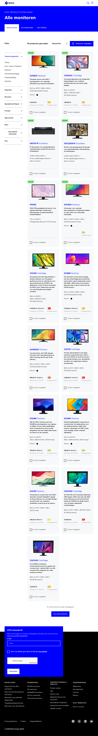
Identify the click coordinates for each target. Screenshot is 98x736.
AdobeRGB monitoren (35, 692)
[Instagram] (79, 721)
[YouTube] (91, 721)
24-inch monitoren (33, 695)
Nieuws (75, 695)
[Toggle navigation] (92, 3)
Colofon (23, 721)
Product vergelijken (39, 112)
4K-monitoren (32, 689)
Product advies (55, 688)
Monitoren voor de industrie (14, 706)
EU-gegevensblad (52, 105)
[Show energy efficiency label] (52, 102)
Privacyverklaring (11, 721)
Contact (76, 692)
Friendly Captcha (33, 662)
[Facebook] (73, 721)
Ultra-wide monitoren (34, 698)
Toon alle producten (60, 614)
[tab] (12, 28)
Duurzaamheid (78, 689)
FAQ (51, 691)
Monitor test (54, 694)
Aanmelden (13, 671)
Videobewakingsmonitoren (14, 703)
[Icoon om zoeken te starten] (88, 3)
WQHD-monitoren (33, 686)
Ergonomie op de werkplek (59, 705)
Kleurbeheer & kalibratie (58, 702)
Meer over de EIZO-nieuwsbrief (17, 636)
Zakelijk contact (55, 708)
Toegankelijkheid (35, 721)
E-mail (9, 638)
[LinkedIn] (85, 721)
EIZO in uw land (78, 706)
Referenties (77, 686)
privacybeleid (42, 651)
